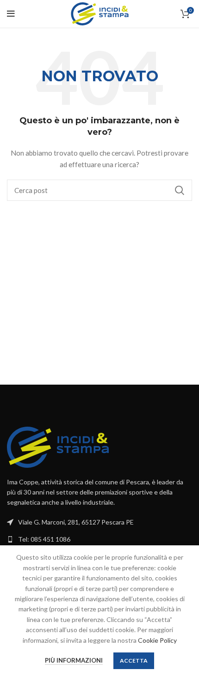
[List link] (99, 539)
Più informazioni (74, 660)
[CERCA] (179, 190)
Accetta (134, 660)
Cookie (149, 640)
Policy (168, 640)
